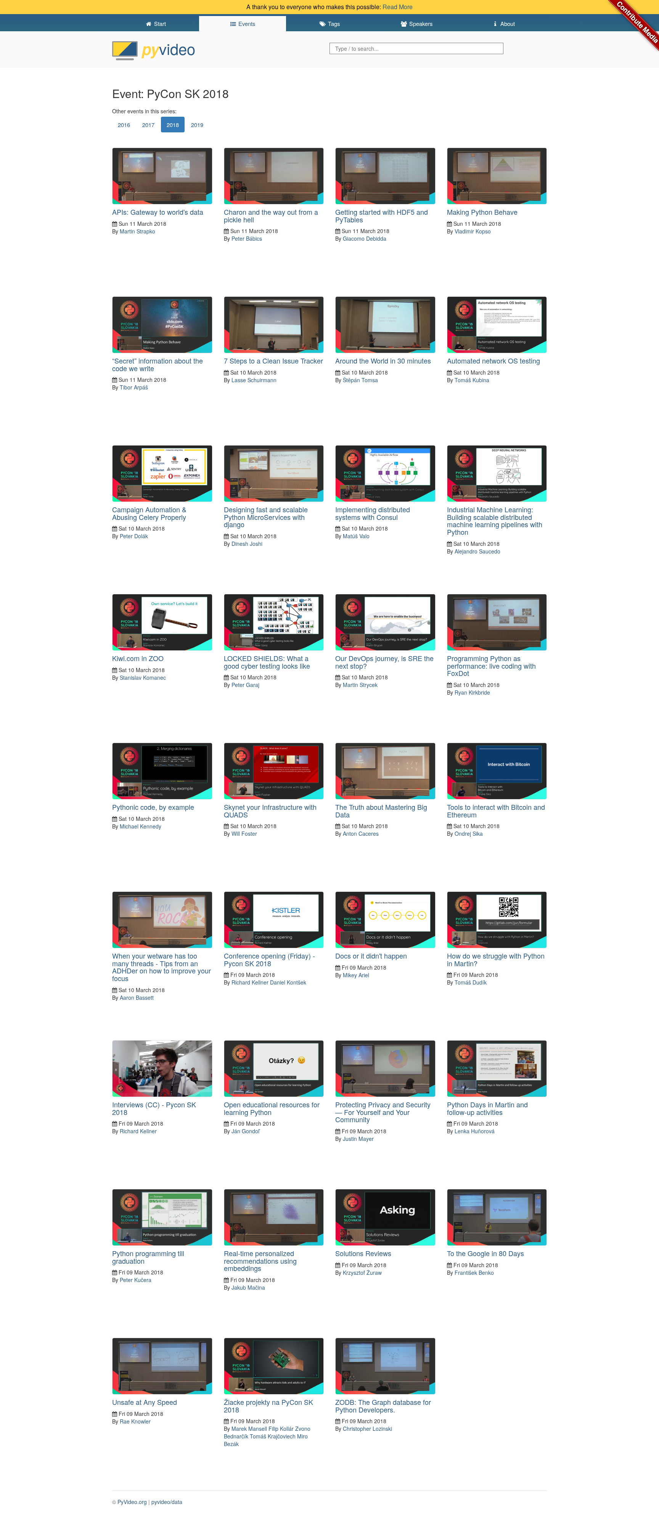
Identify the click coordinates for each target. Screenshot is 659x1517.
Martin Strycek (360, 685)
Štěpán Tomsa (360, 380)
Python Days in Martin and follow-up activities (487, 1108)
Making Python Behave (482, 212)
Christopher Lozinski (367, 1428)
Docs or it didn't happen (371, 955)
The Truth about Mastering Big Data (381, 810)
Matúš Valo (356, 536)
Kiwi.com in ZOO (138, 658)
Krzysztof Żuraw (362, 1272)
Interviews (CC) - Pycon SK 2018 (154, 1108)
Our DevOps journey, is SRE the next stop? (384, 662)
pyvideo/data (166, 1502)
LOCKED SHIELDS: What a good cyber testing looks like (267, 662)
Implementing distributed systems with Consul (372, 513)
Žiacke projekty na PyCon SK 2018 (268, 1405)
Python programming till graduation (148, 1257)
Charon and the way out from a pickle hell (271, 215)
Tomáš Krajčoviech (273, 1436)
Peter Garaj (245, 685)
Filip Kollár (281, 1428)
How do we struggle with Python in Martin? (496, 959)
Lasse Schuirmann (253, 380)
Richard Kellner (249, 982)
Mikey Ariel (356, 975)
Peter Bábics (246, 238)
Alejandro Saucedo (477, 551)
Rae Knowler (135, 1421)
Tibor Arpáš (134, 387)
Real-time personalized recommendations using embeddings (260, 1260)
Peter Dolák (134, 536)
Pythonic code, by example (153, 807)
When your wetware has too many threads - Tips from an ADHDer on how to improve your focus (161, 967)
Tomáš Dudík (471, 982)
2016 (124, 125)
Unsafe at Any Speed (144, 1402)
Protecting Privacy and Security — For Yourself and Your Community (383, 1111)
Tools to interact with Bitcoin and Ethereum (496, 810)
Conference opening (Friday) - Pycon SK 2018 (269, 959)
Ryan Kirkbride (472, 692)
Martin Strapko (137, 231)
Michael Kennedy (140, 826)
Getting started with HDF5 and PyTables (381, 215)
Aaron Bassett (137, 997)
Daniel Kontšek (288, 982)
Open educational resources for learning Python (272, 1108)
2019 (197, 125)
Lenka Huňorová (475, 1131)
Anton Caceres (361, 833)
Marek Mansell (249, 1428)
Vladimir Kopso (473, 231)
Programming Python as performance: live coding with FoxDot (491, 665)
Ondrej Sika (469, 833)
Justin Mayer (358, 1138)
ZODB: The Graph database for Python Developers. (383, 1405)
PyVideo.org (132, 1502)
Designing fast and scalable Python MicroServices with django (266, 516)
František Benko (474, 1272)
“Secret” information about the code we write (157, 364)
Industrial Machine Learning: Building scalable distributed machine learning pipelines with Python (494, 520)
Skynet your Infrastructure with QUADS (270, 810)
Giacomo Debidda (364, 238)
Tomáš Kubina (472, 380)
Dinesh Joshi (246, 543)
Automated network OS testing (493, 360)
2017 (148, 125)
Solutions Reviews (363, 1253)
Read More (398, 6)
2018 (173, 125)
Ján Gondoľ (245, 1131)
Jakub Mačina (248, 1287)
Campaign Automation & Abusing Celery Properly (149, 513)
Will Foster (244, 833)
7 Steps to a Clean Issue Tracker (273, 360)
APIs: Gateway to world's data (157, 212)
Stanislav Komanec (143, 677)
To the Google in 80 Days (485, 1253)
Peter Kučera (135, 1280)
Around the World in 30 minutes (383, 360)
